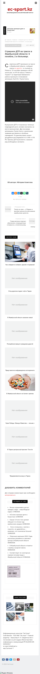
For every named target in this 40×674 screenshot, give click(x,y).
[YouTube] (18, 659)
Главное (14, 39)
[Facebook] (7, 659)
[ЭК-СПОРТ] (20, 8)
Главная (8, 39)
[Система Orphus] (13, 567)
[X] (21, 193)
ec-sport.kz (18, 68)
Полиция (24, 199)
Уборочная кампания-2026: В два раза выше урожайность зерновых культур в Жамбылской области (20, 538)
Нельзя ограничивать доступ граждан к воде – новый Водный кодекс (18, 510)
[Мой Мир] (18, 193)
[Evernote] (24, 193)
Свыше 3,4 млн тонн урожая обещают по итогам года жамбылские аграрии (18, 522)
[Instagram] (14, 659)
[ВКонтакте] (13, 193)
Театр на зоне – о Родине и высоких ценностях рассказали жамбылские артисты (24, 211)
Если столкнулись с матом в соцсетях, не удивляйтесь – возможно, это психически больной (19, 529)
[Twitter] (10, 659)
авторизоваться (10, 495)
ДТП (20, 199)
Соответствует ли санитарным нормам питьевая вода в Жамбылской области (19, 555)
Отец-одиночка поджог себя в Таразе (19, 291)
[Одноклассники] (15, 193)
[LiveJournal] (27, 193)
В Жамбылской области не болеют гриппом (20, 393)
